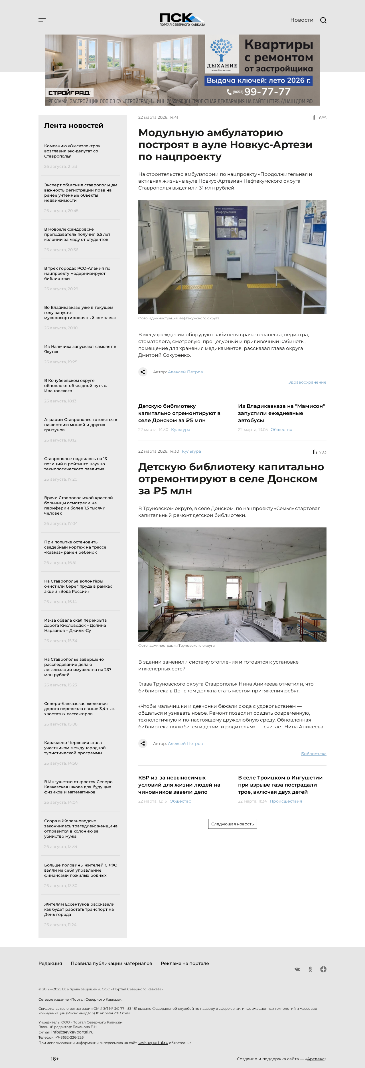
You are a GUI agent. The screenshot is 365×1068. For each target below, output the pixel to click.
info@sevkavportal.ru (72, 1032)
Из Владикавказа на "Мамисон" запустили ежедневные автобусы (281, 413)
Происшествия (286, 801)
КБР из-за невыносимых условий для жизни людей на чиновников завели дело (179, 785)
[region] (82, 534)
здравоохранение (307, 382)
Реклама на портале (185, 963)
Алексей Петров (185, 372)
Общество (281, 430)
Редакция (50, 963)
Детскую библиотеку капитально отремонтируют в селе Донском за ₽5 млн (179, 413)
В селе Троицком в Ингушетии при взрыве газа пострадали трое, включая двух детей (280, 785)
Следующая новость (232, 824)
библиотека (314, 753)
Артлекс (316, 1058)
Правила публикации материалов (111, 963)
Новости (301, 20)
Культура (180, 430)
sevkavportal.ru (153, 1042)
